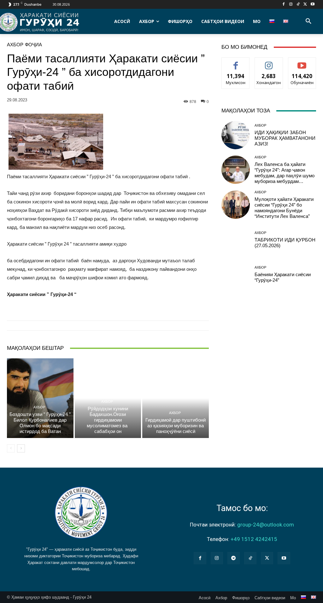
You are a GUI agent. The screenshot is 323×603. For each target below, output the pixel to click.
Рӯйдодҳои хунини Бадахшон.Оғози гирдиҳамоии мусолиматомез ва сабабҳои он (108, 420)
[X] (305, 4)
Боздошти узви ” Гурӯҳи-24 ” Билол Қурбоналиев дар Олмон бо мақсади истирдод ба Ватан (40, 423)
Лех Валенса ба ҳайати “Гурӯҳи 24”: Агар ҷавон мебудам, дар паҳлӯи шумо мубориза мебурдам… (284, 173)
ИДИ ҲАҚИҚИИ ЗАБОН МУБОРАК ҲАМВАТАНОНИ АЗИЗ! (285, 138)
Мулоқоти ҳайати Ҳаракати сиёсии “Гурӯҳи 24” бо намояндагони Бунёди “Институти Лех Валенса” (284, 207)
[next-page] (21, 448)
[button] (308, 21)
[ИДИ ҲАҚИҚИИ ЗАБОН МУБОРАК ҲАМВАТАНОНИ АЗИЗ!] (235, 135)
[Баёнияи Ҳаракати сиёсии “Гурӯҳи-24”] (235, 274)
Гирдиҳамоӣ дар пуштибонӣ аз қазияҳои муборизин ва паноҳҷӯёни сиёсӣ (175, 425)
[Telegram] (233, 558)
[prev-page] (11, 448)
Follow (268, 62)
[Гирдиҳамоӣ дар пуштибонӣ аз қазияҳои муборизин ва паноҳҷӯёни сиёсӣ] (175, 398)
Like (235, 62)
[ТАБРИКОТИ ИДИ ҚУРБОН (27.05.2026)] (235, 239)
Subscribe (302, 62)
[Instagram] (291, 4)
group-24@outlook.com (265, 524)
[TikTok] (298, 4)
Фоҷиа (33, 44)
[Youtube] (312, 4)
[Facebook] (283, 4)
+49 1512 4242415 (254, 539)
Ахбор (15, 44)
